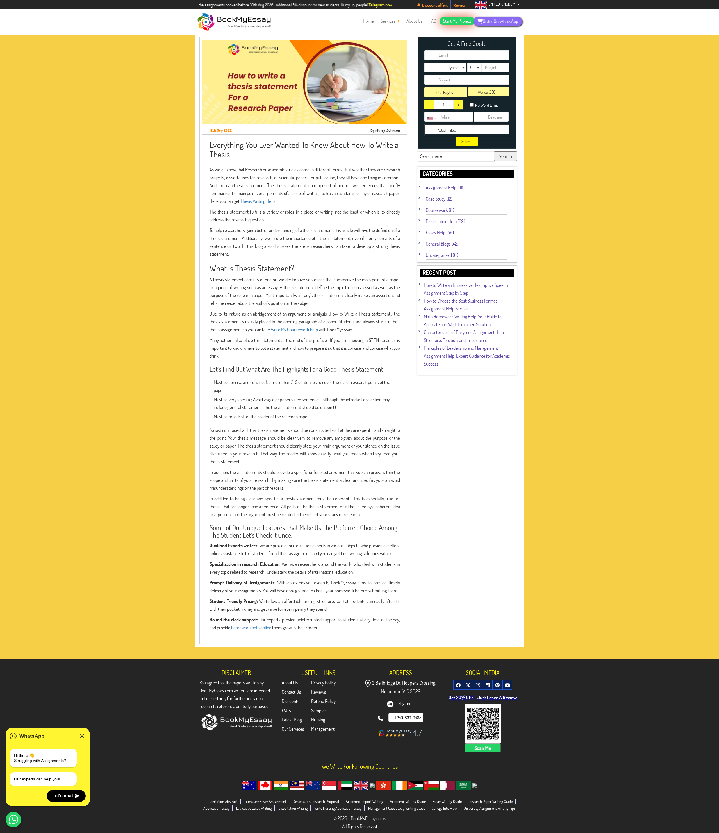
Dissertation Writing (293, 808)
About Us (290, 682)
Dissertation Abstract (222, 801)
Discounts (290, 701)
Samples (319, 710)
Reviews (318, 692)
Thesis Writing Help (257, 201)
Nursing (318, 719)
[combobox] (431, 118)
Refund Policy (323, 701)
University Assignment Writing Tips (489, 808)
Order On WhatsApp (500, 21)
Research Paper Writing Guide (490, 801)
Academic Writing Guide (408, 801)
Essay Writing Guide (447, 801)
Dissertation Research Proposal (316, 801)
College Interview (444, 808)
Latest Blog (292, 719)
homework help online (251, 627)
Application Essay (216, 808)
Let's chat (62, 795)
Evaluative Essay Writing (254, 808)
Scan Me (482, 748)
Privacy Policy (323, 682)
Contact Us (291, 692)
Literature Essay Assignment (265, 801)
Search (505, 156)
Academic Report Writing (364, 801)
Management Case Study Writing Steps (396, 808)
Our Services (293, 729)
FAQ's (286, 710)
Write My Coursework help (294, 329)
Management (323, 729)
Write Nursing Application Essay (337, 808)
